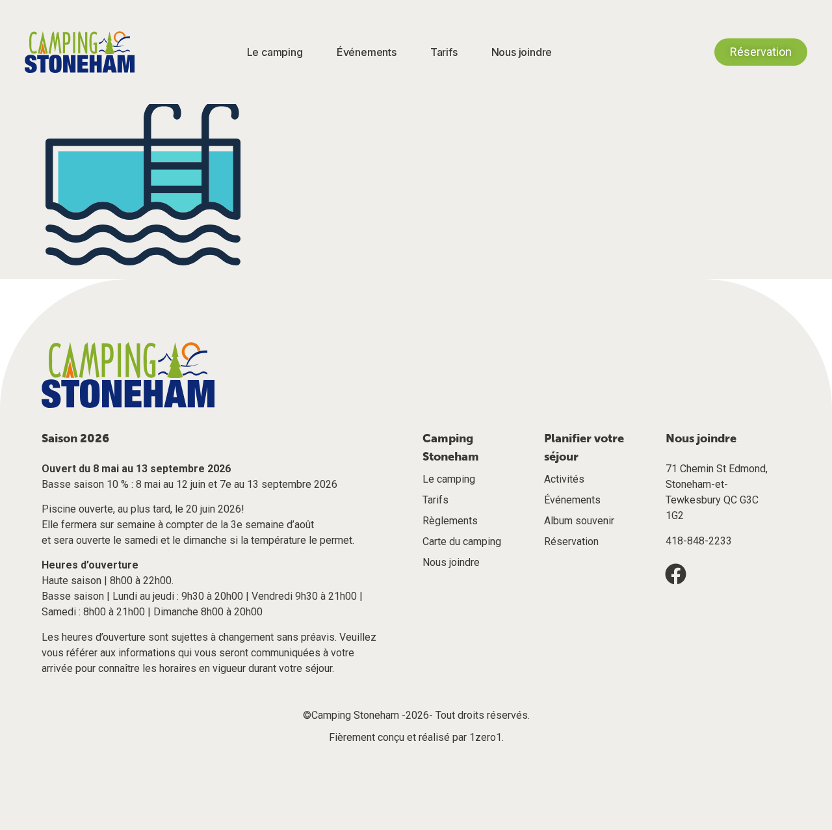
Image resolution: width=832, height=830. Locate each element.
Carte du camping (461, 541)
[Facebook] (676, 573)
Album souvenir (579, 521)
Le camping (275, 52)
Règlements (450, 521)
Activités (564, 479)
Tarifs (444, 52)
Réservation (571, 541)
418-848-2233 (699, 541)
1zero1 (485, 737)
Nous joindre (521, 52)
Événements (366, 52)
